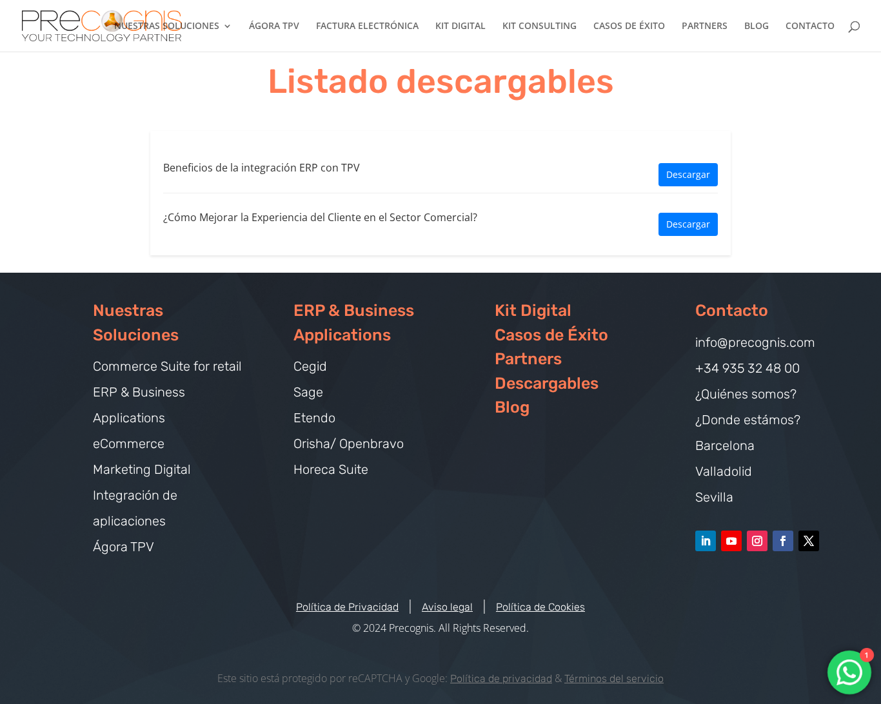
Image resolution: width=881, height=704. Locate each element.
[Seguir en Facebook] (783, 541)
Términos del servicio (614, 678)
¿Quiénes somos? (746, 394)
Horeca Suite (330, 469)
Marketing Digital (142, 469)
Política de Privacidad (347, 607)
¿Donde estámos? (747, 419)
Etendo (314, 417)
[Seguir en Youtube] (731, 541)
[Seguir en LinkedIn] (705, 541)
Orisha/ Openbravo (348, 443)
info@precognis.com (755, 342)
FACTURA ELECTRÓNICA (367, 26)
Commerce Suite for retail (167, 366)
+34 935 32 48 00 (747, 368)
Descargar (688, 174)
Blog (512, 407)
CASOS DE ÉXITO (629, 26)
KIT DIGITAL (460, 26)
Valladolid (723, 471)
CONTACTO (810, 26)
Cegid (310, 366)
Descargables (547, 383)
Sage (308, 392)
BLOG (756, 26)
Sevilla (714, 497)
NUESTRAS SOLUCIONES (166, 26)
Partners (528, 358)
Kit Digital (533, 310)
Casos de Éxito (551, 335)
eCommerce (128, 443)
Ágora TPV (123, 546)
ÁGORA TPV (274, 26)
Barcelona (725, 445)
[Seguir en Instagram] (757, 541)
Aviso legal (447, 607)
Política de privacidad (501, 678)
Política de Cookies (540, 607)
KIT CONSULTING (539, 26)
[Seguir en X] (808, 541)
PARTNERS (705, 26)
